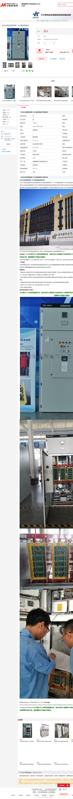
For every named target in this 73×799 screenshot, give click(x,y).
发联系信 (41, 59)
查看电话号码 (7, 134)
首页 (38, 20)
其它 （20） (6, 124)
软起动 (47, 20)
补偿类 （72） (6, 119)
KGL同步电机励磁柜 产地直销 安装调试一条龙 (13, 100)
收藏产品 (6, 71)
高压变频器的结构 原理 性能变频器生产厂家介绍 (47, 100)
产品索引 (4, 149)
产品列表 (42, 20)
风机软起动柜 (40, 776)
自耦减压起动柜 (49, 776)
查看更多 (8, 144)
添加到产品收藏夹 (6, 151)
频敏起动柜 (62, 776)
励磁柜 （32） (6, 122)
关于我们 (13, 795)
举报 (14, 71)
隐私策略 (44, 795)
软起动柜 (32, 776)
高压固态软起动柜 (24, 776)
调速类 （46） (6, 112)
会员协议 (52, 795)
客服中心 (29, 795)
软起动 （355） (6, 110)
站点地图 (36, 795)
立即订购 (62, 59)
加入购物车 (53, 59)
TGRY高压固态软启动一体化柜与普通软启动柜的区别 (31, 100)
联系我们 (21, 795)
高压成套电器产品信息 (37, 789)
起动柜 (56, 776)
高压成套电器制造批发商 (51, 789)
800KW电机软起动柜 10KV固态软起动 (46, 791)
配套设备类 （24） (7, 117)
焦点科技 (46, 797)
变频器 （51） (6, 115)
